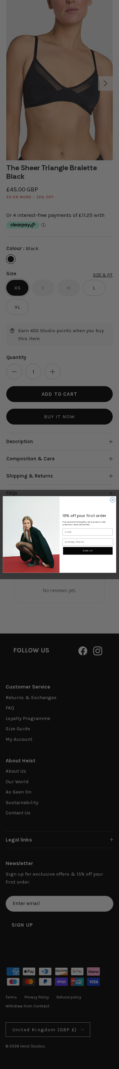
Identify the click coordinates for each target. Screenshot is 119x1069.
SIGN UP (88, 550)
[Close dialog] (112, 499)
